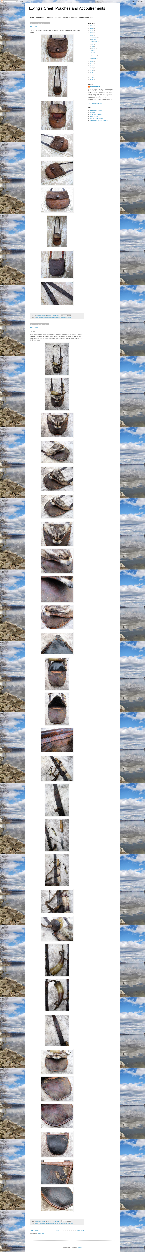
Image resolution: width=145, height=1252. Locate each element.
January (93, 58)
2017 (91, 70)
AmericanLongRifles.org (96, 118)
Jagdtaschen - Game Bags (53, 17)
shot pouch (68, 317)
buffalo (45, 317)
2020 (91, 63)
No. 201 (34, 26)
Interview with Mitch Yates (70, 17)
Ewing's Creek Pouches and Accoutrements (67, 8)
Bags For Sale (40, 17)
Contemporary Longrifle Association (99, 120)
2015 (91, 75)
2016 (91, 72)
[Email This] (62, 315)
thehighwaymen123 (95, 86)
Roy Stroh (92, 112)
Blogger (80, 1247)
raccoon (61, 1223)
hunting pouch (56, 317)
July (92, 44)
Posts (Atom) (41, 1233)
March (93, 48)
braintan (41, 317)
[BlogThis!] (64, 315)
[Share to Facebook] (68, 315)
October (93, 39)
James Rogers (94, 116)
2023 (91, 33)
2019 (91, 65)
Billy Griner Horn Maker (96, 114)
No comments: (55, 315)
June (92, 46)
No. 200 (34, 327)
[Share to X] (66, 315)
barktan (36, 317)
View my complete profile (95, 103)
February (94, 56)
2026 (91, 25)
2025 (91, 28)
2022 (91, 35)
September (94, 41)
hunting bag (50, 317)
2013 (91, 79)
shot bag (63, 317)
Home (32, 17)
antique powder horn (40, 1223)
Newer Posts (34, 1230)
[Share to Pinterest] (70, 315)
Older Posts (80, 1230)
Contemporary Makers (96, 110)
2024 (91, 30)
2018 (91, 68)
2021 (91, 61)
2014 (91, 77)
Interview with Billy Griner (86, 17)
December (94, 37)
